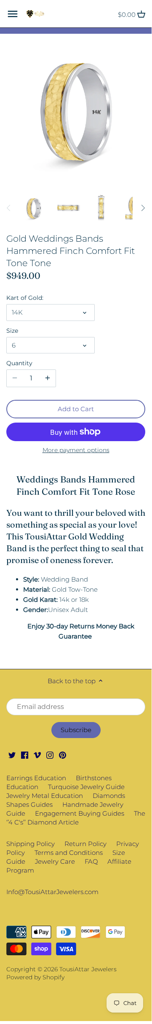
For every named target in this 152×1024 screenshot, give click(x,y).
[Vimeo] (37, 754)
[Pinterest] (62, 754)
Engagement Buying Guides (79, 813)
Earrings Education (36, 778)
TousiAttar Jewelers (88, 969)
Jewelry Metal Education (44, 796)
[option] (33, 208)
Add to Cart (76, 409)
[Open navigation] (12, 14)
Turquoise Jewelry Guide (86, 787)
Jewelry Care (55, 861)
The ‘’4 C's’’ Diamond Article (75, 817)
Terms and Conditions (69, 853)
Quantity (19, 363)
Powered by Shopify (35, 977)
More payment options (76, 450)
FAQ (91, 861)
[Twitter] (12, 754)
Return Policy (85, 844)
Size (12, 330)
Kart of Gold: (24, 297)
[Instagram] (49, 754)
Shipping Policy (30, 844)
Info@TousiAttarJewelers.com (52, 892)
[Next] (142, 208)
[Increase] (48, 378)
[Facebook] (24, 754)
